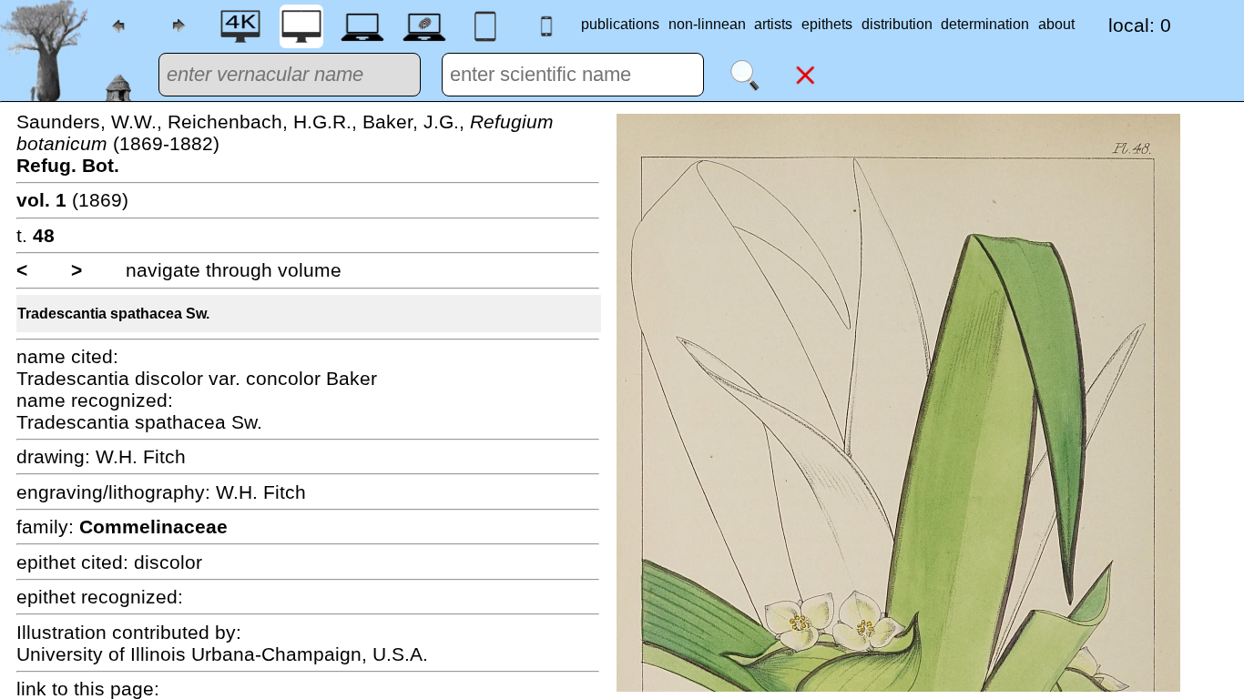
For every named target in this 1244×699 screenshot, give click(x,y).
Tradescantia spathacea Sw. (113, 313)
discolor (168, 562)
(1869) (72, 199)
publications (620, 24)
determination (985, 24)
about (1056, 24)
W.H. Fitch (141, 456)
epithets (826, 24)
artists (773, 24)
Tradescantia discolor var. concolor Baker (196, 378)
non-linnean (707, 24)
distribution (897, 24)
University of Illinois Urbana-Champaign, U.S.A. (222, 653)
